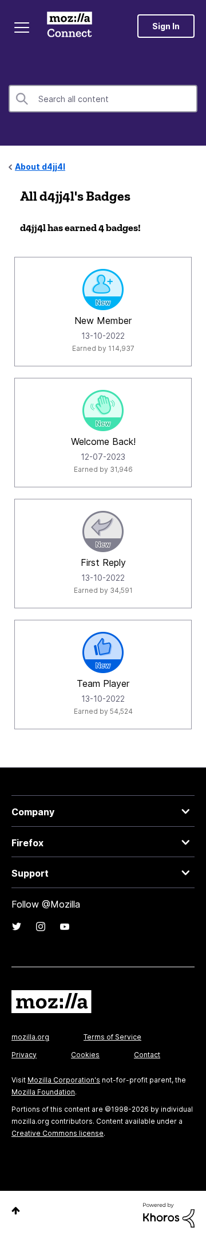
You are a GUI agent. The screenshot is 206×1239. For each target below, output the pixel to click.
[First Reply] (103, 531)
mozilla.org (30, 1037)
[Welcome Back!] (103, 410)
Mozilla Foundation (43, 1092)
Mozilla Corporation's (63, 1080)
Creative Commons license (57, 1133)
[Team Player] (103, 652)
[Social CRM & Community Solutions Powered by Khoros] (169, 1214)
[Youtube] (65, 926)
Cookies (85, 1054)
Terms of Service (112, 1037)
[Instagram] (40, 926)
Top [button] (15, 1210)
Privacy (24, 1054)
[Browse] (21, 27)
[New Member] (103, 289)
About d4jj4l (40, 166)
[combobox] (103, 98)
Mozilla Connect (69, 25)
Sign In (166, 26)
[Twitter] (16, 926)
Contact (147, 1054)
